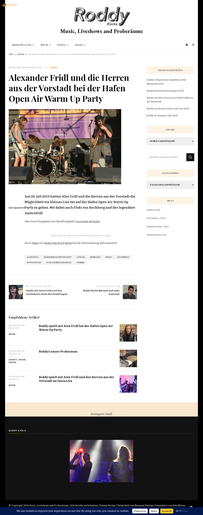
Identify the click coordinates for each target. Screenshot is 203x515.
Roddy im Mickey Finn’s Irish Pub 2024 (168, 108)
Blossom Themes (144, 505)
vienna (80, 262)
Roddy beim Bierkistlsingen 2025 (165, 90)
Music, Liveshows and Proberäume (101, 31)
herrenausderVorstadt (58, 257)
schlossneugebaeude (58, 262)
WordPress (179, 505)
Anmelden (153, 210)
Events (79, 45)
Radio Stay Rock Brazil (58, 243)
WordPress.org (157, 235)
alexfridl (33, 257)
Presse (61, 45)
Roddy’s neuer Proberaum (58, 351)
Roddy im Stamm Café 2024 (162, 115)
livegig (81, 257)
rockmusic (123, 257)
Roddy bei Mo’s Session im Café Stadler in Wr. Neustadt (170, 99)
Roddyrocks (34, 262)
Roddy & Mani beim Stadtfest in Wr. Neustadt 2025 (166, 81)
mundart (95, 257)
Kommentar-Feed (158, 227)
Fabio (35, 243)
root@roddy (15, 208)
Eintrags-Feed (156, 218)
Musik (44, 45)
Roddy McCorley (21, 45)
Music (109, 257)
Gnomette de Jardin (88, 221)
